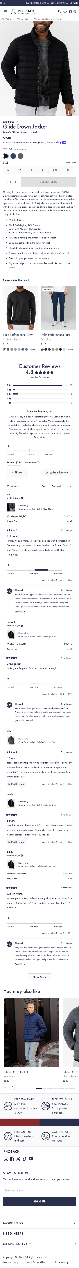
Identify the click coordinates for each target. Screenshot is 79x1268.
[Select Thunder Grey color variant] (53, 349)
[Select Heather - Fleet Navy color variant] (8, 349)
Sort (44, 486)
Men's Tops (22, 18)
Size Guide (71, 162)
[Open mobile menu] (5, 11)
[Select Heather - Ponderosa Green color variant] (22, 349)
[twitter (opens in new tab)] (18, 1159)
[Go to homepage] (23, 11)
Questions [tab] (32, 463)
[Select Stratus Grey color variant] (64, 349)
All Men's (6, 18)
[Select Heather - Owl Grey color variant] (11, 349)
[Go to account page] (65, 11)
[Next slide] (74, 3)
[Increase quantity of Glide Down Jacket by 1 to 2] (15, 182)
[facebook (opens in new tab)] (12, 1159)
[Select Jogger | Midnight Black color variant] (45, 349)
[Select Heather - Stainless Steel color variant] (19, 349)
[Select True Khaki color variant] (56, 349)
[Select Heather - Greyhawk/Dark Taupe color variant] (15, 349)
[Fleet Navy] (13, 156)
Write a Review (60, 473)
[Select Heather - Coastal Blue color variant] (26, 349)
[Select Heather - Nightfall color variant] (4, 349)
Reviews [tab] (14, 463)
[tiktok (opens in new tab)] (24, 1159)
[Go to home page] (39, 1151)
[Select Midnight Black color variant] (60, 349)
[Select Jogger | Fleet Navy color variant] (49, 349)
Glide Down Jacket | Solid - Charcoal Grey (37, 742)
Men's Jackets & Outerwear (48, 18)
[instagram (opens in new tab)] (6, 1159)
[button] (14, 122)
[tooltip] (50, 411)
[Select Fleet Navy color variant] (42, 349)
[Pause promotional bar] (76, 2)
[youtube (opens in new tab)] (31, 1159)
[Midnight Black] (6, 156)
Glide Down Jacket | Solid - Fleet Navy (35, 508)
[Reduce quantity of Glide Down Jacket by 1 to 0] (5, 182)
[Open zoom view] (74, 111)
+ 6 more (69, 349)
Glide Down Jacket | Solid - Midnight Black (37, 636)
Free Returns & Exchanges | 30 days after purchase (39, 2)
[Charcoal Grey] (21, 156)
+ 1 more (32, 349)
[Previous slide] (4, 3)
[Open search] (59, 11)
